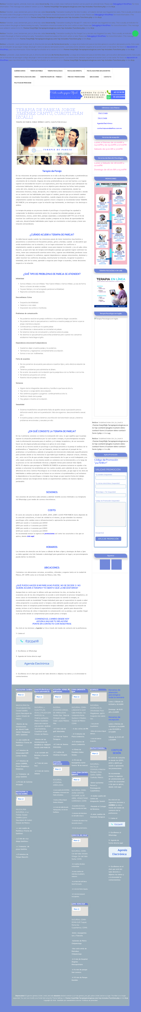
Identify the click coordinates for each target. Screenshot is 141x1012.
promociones (116, 779)
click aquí (117, 787)
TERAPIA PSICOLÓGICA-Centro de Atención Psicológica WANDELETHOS (29, 94)
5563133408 (103, 113)
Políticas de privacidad (89, 1000)
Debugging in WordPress (122, 4)
